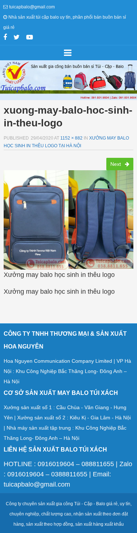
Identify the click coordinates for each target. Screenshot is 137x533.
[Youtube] (29, 38)
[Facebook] (5, 38)
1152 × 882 (71, 138)
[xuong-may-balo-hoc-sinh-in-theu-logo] (68, 217)
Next (116, 164)
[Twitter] (17, 38)
